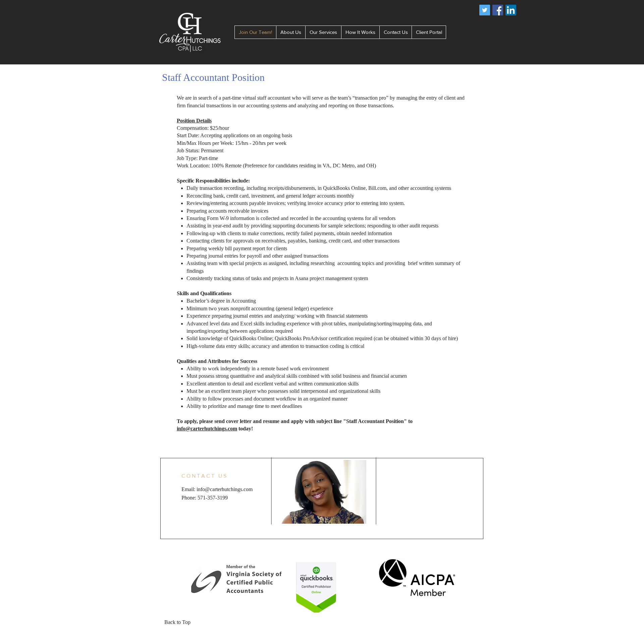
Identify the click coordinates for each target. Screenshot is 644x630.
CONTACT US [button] (204, 476)
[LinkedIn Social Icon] (510, 10)
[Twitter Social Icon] (484, 10)
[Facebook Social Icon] (497, 10)
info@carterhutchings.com (207, 428)
